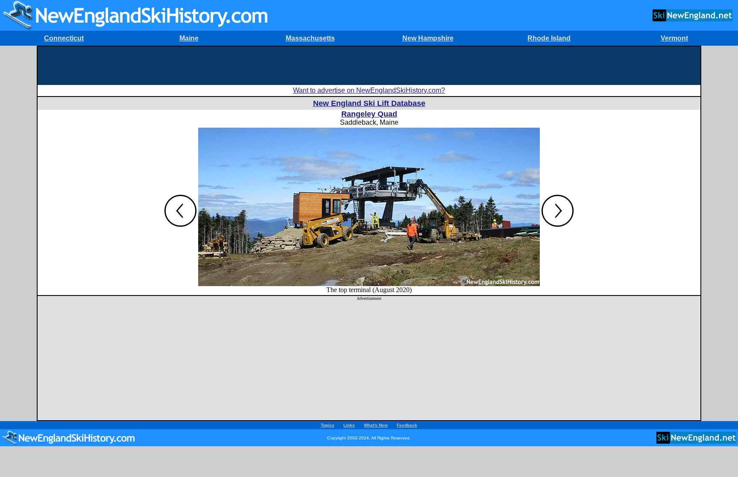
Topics (327, 425)
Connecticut (64, 38)
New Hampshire (428, 38)
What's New (376, 425)
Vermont (674, 38)
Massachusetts (310, 38)
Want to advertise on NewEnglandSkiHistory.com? (369, 90)
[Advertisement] (369, 66)
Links (349, 425)
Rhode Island (549, 38)
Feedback (407, 425)
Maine (189, 38)
